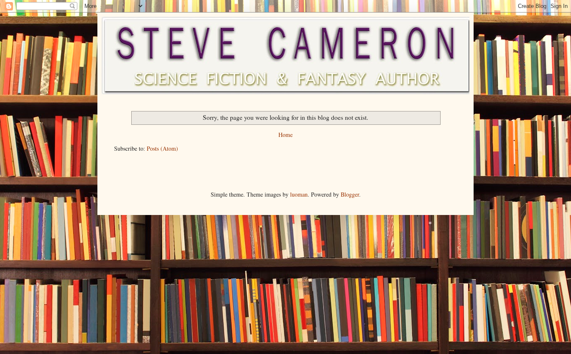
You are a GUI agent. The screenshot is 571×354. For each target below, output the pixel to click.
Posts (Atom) (162, 148)
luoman (299, 194)
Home (285, 135)
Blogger (350, 194)
